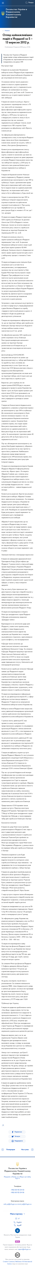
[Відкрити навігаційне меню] (3, 3)
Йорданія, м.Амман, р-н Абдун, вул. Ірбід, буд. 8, (17, 1177)
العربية (19, 1225)
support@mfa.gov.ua (24, 1249)
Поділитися (18, 1132)
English (19, 1222)
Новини (7, 30)
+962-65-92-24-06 (17, 1192)
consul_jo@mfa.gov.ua (24, 1204)
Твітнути (17, 1136)
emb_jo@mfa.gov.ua (10, 1204)
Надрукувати (19, 1141)
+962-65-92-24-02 (17, 1190)
